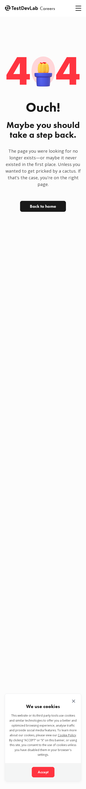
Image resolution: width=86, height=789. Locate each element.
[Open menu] (78, 8)
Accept (43, 772)
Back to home (43, 206)
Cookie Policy (67, 735)
